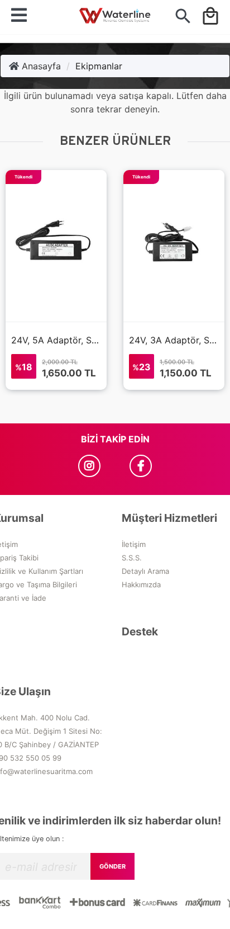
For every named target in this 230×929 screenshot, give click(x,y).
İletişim (134, 544)
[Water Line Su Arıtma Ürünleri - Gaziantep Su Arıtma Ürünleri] (115, 17)
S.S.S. (132, 557)
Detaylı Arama (145, 571)
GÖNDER (112, 866)
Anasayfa (40, 66)
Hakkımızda (141, 584)
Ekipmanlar (98, 66)
